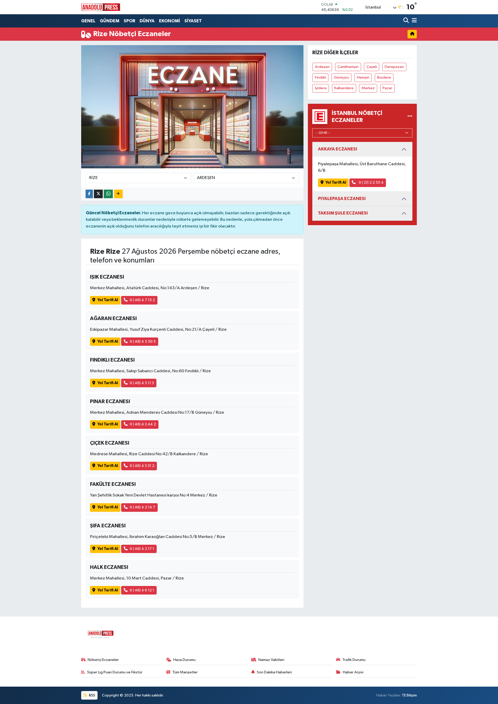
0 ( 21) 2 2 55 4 (371, 182)
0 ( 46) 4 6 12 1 (142, 590)
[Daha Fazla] (118, 194)
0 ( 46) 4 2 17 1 (142, 549)
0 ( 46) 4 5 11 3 (142, 383)
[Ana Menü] (413, 20)
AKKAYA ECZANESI (337, 149)
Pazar (387, 88)
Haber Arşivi (353, 672)
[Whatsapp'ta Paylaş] (108, 194)
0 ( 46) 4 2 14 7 (142, 507)
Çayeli (371, 67)
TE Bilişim (409, 695)
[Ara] (406, 20)
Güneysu (341, 77)
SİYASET (193, 21)
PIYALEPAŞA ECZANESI (342, 198)
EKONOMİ (169, 21)
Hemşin (363, 77)
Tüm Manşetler (185, 672)
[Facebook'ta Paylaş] (89, 194)
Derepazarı (394, 67)
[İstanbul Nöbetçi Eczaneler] (409, 116)
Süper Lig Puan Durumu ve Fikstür (114, 672)
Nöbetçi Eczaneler (103, 660)
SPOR (129, 21)
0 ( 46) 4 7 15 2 (142, 300)
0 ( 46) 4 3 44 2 (143, 424)
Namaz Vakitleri (271, 660)
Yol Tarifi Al (108, 300)
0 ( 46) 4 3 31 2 (142, 466)
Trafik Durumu (353, 660)
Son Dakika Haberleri (274, 672)
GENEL (88, 21)
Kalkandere (344, 88)
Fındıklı (320, 77)
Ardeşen (322, 67)
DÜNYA (147, 21)
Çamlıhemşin (347, 67)
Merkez (368, 88)
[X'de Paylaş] (98, 194)
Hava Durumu (184, 660)
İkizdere (384, 77)
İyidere (321, 88)
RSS (91, 695)
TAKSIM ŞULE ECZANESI (343, 213)
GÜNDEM (109, 21)
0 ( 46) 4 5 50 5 (143, 341)
